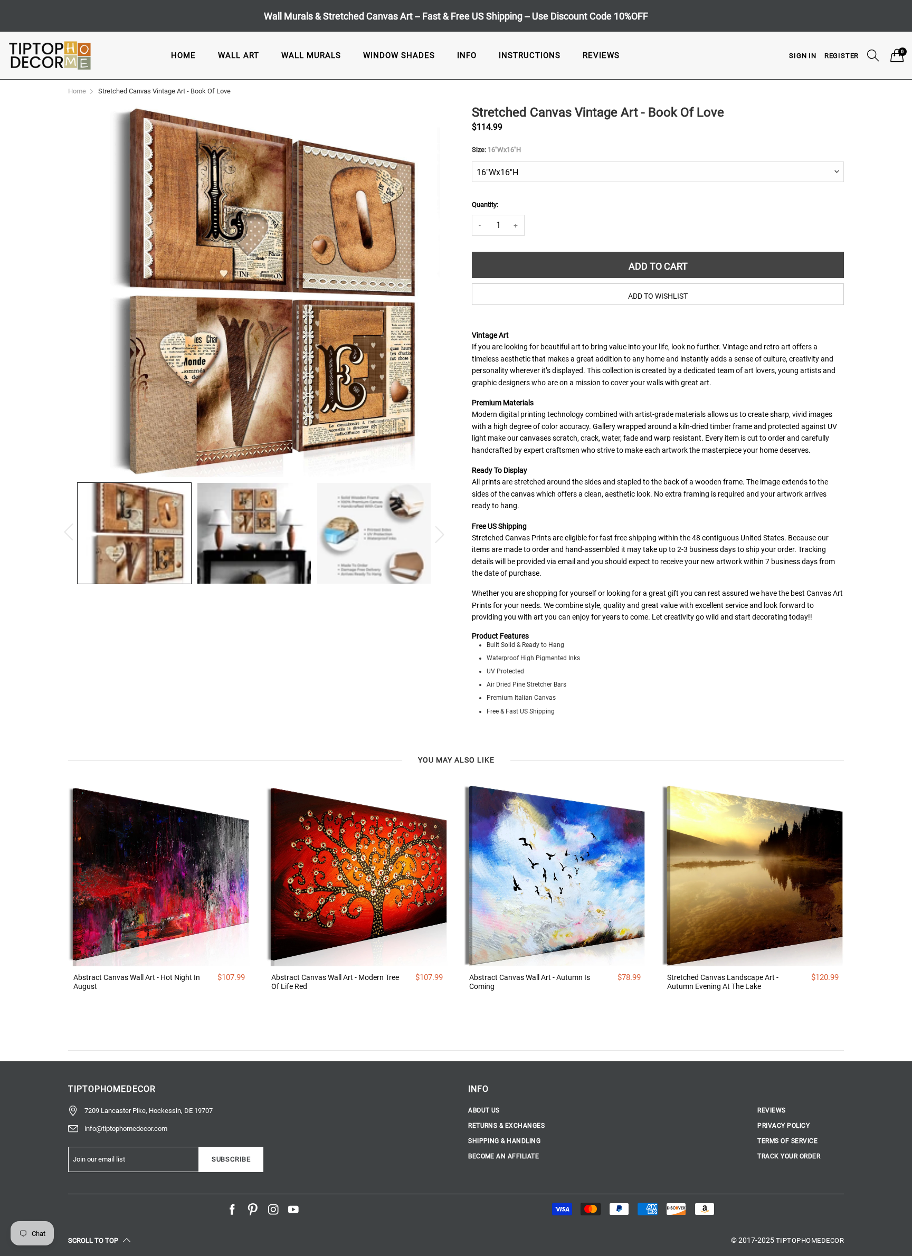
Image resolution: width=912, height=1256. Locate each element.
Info (467, 55)
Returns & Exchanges (506, 1125)
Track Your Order (788, 1156)
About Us (484, 1110)
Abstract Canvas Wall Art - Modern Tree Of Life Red (335, 982)
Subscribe (231, 1159)
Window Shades (399, 55)
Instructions (529, 55)
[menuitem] (183, 55)
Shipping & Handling (504, 1141)
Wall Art (238, 55)
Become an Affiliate (503, 1156)
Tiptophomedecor (810, 1240)
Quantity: (485, 204)
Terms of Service (787, 1141)
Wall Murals (311, 55)
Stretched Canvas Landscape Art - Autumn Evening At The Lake (722, 982)
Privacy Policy (783, 1125)
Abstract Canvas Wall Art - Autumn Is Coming (529, 982)
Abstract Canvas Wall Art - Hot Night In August (136, 982)
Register (841, 56)
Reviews (601, 55)
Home (183, 55)
